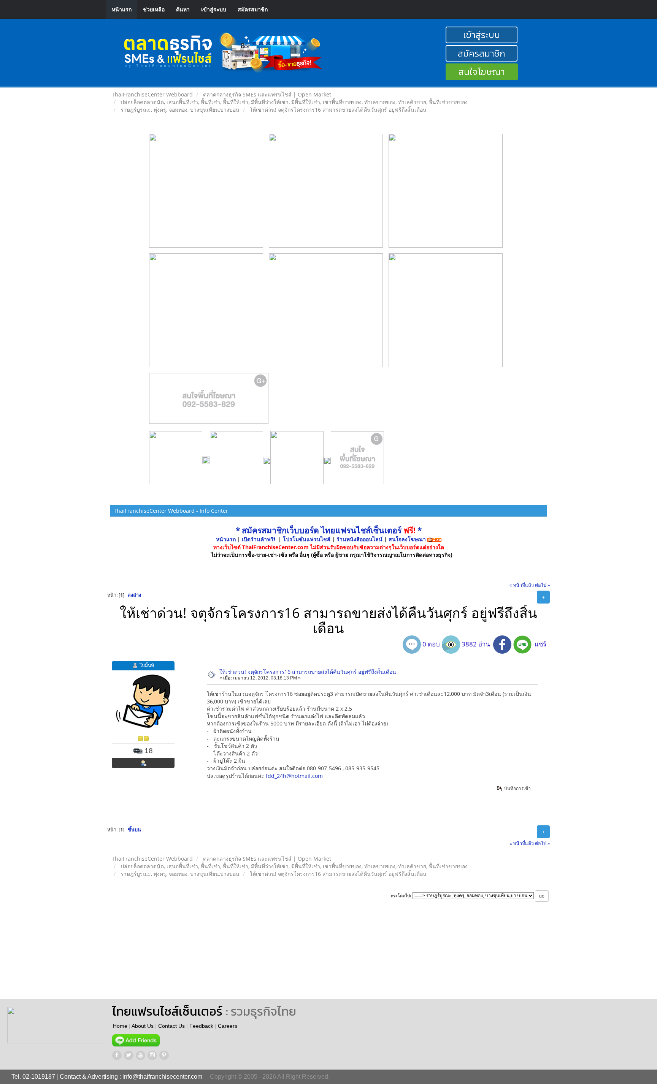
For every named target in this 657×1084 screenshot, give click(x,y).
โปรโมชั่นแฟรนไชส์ (307, 539)
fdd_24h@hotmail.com (294, 775)
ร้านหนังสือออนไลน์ (359, 539)
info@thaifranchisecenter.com (162, 1076)
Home (120, 1026)
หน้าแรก (122, 9)
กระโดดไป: (401, 895)
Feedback (201, 1026)
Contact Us (171, 1026)
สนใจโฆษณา (482, 71)
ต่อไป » (542, 585)
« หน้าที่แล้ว (521, 585)
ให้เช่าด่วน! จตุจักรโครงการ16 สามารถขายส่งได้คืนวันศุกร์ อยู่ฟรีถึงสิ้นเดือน (307, 671)
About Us (143, 1026)
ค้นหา (183, 9)
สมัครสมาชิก (253, 9)
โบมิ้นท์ (147, 665)
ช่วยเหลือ (154, 9)
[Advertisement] (345, 957)
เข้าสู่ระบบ (213, 9)
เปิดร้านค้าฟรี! (258, 539)
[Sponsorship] (209, 401)
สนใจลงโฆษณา (407, 539)
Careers (227, 1026)
